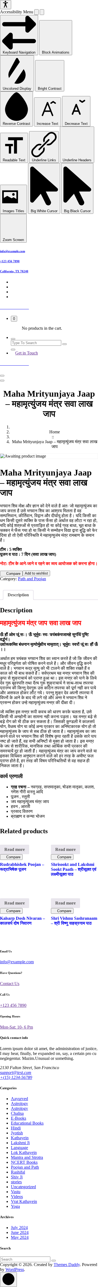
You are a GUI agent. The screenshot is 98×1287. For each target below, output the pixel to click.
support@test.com (15, 1072)
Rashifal (18, 1172)
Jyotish (17, 1133)
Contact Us (9, 983)
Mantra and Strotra (27, 1157)
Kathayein (20, 1137)
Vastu (15, 1191)
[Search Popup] (13, 339)
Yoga (15, 1206)
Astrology (19, 1103)
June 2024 (20, 1232)
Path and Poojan (32, 578)
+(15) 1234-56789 (16, 1077)
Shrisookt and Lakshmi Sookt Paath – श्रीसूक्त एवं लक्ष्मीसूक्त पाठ (73, 869)
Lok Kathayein (24, 1152)
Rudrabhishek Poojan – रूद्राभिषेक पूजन (22, 867)
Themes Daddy (67, 1264)
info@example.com (12, 251)
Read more (14, 849)
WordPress (14, 1269)
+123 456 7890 (10, 261)
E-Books (18, 1118)
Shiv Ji (17, 1177)
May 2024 (20, 1237)
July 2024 (19, 1227)
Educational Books (27, 1123)
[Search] (53, 1260)
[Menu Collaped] (2, 375)
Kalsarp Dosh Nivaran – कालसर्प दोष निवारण (22, 920)
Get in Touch (26, 353)
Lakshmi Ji (20, 1142)
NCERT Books (24, 1162)
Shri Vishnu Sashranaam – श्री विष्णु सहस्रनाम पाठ (74, 920)
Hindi (16, 1128)
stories (16, 1182)
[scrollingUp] (8, 1279)
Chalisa (17, 1113)
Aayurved (19, 1098)
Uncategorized (23, 1186)
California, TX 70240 (14, 271)
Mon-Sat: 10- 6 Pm (16, 1027)
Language (19, 1147)
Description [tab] (18, 594)
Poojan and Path (25, 1167)
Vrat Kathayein (24, 1201)
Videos (17, 1196)
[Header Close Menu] (2, 380)
